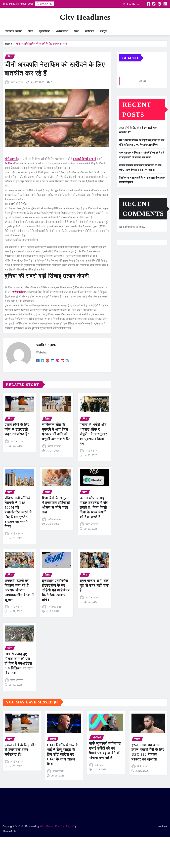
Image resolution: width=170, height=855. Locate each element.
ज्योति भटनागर (16, 82)
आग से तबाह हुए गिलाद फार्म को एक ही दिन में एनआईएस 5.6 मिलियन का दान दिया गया (19, 663)
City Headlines (85, 17)
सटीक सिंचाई (19, 292)
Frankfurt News (64, 826)
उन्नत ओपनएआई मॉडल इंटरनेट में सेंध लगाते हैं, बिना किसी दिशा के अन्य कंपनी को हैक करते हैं (94, 507)
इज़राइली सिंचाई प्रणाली (84, 158)
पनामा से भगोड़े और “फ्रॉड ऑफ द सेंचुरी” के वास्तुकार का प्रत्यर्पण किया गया (93, 434)
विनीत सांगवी (58, 771)
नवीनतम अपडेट (13, 31)
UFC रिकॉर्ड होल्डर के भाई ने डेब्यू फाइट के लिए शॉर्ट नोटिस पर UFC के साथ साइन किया (63, 754)
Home (8, 43)
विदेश (30, 31)
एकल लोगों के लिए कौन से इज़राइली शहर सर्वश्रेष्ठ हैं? (17, 429)
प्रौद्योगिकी (44, 31)
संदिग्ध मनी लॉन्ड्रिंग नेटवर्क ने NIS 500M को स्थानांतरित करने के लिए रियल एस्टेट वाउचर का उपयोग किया (18, 512)
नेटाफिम (8, 163)
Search (130, 57)
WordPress (46, 826)
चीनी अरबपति (11, 158)
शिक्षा (76, 31)
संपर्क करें (162, 826)
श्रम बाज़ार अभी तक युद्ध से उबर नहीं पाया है (94, 585)
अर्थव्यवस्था (62, 31)
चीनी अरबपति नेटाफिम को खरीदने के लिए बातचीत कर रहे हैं (41, 43)
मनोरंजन (89, 31)
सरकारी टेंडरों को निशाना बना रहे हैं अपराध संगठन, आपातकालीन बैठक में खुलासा (19, 590)
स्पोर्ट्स (103, 31)
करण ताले (99, 764)
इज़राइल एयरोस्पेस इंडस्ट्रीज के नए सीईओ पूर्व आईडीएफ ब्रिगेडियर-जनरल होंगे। (56, 590)
